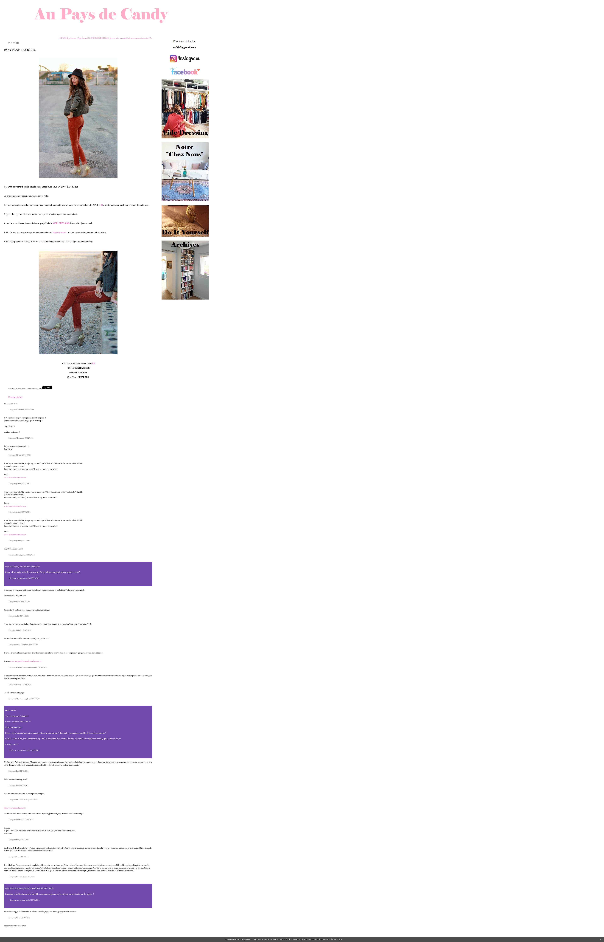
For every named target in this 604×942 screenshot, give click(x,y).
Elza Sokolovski (22, 800)
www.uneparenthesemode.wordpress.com (25, 661)
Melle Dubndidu (22, 644)
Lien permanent (19, 389)
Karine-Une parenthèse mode (26, 667)
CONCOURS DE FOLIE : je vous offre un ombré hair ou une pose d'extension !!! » (120, 38)
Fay (17, 771)
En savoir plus (336, 939)
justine (18, 484)
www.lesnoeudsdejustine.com (15, 478)
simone (18, 630)
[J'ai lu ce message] (601, 939)
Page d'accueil (83, 38)
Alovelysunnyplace (23, 699)
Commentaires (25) (34, 389)
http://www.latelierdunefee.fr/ (15, 808)
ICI (101, 205)
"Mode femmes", (59, 232)
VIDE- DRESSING (61, 223)
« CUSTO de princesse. (67, 38)
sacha (18, 602)
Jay (17, 857)
